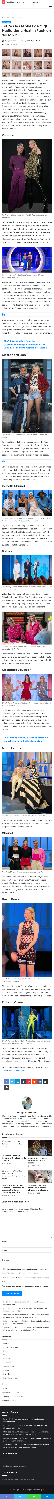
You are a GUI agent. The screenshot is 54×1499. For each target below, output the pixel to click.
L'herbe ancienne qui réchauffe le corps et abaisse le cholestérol (38, 1187)
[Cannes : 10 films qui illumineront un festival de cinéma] (14, 1146)
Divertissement (9, 1374)
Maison (6, 1343)
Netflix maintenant (17, 1070)
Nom (4, 1241)
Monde (6, 1351)
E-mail (5, 1251)
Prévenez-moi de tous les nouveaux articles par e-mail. (26, 1286)
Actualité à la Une (10, 1347)
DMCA (4, 1388)
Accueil (6, 17)
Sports (6, 1370)
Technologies (8, 1366)
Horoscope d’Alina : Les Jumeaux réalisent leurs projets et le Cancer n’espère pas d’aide (13, 1189)
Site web (5, 1260)
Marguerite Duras (11, 41)
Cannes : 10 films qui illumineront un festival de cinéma (14, 1158)
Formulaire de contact (12, 1378)
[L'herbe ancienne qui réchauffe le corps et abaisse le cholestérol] (40, 1176)
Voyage (6, 1355)
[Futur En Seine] (10, 9)
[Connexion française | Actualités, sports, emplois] (40, 1148)
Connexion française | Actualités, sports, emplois (38, 1160)
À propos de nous (9, 1384)
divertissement (17, 17)
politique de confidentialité (12, 1396)
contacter (22, 1466)
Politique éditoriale (9, 1400)
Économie (7, 1359)
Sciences (7, 1363)
